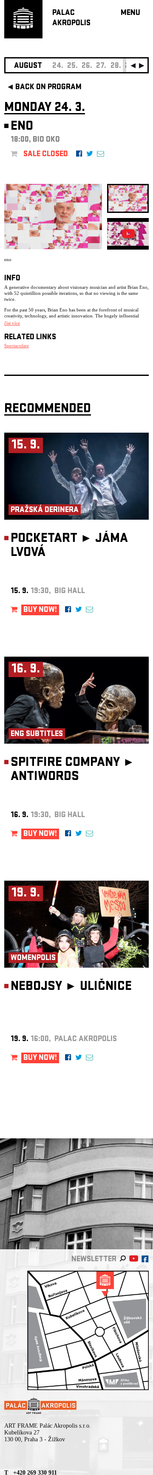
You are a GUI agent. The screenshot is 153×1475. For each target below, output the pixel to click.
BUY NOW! (40, 610)
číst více (12, 323)
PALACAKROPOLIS (71, 19)
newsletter (93, 1260)
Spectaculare (16, 345)
